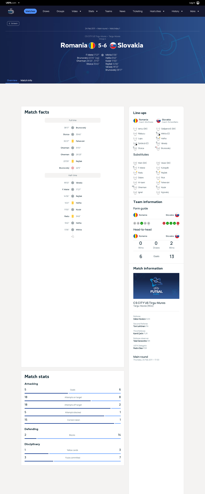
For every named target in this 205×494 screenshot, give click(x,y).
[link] (30, 11)
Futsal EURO (11, 11)
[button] (76, 11)
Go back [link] (14, 23)
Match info (26, 80)
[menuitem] (31, 11)
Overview (12, 80)
